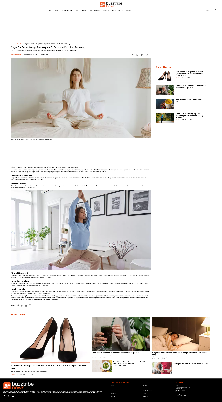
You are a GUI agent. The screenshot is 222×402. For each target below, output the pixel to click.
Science (128, 10)
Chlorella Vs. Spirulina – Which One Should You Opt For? (191, 87)
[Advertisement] (63, 26)
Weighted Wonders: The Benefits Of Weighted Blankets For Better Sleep (179, 353)
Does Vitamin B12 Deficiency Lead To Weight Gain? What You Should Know (129, 362)
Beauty (57, 10)
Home (13, 44)
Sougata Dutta (16, 54)
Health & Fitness (94, 10)
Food (76, 10)
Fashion (83, 10)
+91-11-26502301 (181, 395)
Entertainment (67, 10)
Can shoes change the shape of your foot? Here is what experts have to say (189, 74)
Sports (120, 10)
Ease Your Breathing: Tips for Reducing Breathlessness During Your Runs (189, 116)
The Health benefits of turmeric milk (189, 101)
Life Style (106, 10)
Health (19, 44)
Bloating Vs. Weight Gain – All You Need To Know (190, 364)
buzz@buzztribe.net (182, 394)
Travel (113, 10)
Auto (50, 10)
